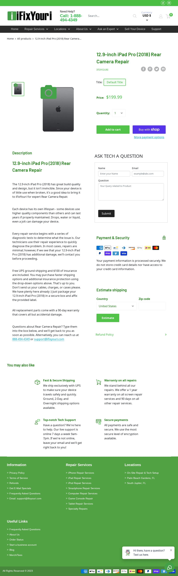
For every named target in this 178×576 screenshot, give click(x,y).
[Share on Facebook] (143, 69)
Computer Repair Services (82, 493)
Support (156, 29)
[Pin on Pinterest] (150, 69)
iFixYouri (102, 69)
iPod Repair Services (79, 483)
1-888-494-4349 (71, 17)
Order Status (16, 539)
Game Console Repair (80, 498)
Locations (60, 29)
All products (24, 38)
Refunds (14, 483)
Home (14, 29)
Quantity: (103, 113)
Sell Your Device (135, 29)
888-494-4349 (21, 339)
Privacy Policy (17, 472)
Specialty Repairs (77, 508)
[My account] (161, 16)
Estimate (108, 318)
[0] (168, 16)
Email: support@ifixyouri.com (25, 498)
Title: (99, 82)
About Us (82, 29)
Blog (11, 549)
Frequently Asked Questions (24, 493)
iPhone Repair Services (81, 472)
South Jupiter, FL (136, 483)
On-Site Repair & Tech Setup (143, 472)
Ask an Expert (106, 29)
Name (101, 168)
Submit (106, 213)
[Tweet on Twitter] (156, 69)
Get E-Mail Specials (20, 488)
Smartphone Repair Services (84, 488)
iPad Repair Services (79, 478)
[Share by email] (163, 69)
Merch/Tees (15, 555)
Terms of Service (18, 478)
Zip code (144, 299)
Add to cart (113, 129)
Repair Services (34, 29)
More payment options (149, 137)
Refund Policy (105, 334)
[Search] (135, 16)
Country (102, 299)
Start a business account (23, 544)
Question (103, 180)
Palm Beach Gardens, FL (141, 478)
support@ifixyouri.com (49, 339)
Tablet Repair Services (80, 503)
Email (135, 168)
